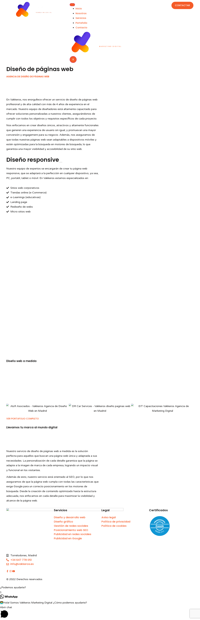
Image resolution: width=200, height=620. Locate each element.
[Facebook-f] (7, 571)
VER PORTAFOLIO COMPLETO (22, 418)
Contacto (81, 27)
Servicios (81, 18)
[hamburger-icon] (72, 4)
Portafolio (81, 23)
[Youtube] (13, 571)
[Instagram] (10, 571)
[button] (100, 587)
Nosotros (81, 13)
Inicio (79, 8)
